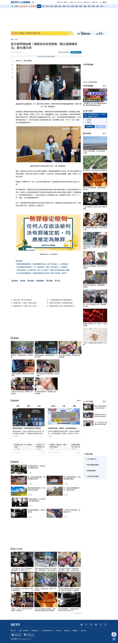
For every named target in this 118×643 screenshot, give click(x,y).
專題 (93, 6)
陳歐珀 (29, 104)
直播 (55, 6)
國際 (76, 6)
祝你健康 (74, 2)
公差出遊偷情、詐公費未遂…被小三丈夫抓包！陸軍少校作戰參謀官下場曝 (42, 270)
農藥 (74, 406)
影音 (47, 6)
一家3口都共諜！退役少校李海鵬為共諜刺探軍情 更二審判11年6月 (22, 569)
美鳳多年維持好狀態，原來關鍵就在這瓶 (60, 303)
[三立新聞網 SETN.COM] (12, 6)
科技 (101, 6)
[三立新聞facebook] (86, 624)
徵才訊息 (83, 630)
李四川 (89, 122)
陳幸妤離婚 (32, 6)
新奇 (97, 6)
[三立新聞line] (95, 624)
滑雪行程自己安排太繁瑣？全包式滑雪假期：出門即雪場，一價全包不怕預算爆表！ (46, 569)
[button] (100, 2)
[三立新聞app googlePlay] (29, 634)
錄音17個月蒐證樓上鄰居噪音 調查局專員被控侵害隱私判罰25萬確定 (45, 609)
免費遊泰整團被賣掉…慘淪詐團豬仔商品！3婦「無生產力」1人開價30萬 (42, 264)
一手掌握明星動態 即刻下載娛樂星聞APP (60, 300)
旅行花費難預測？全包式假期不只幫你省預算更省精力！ (22, 589)
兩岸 (80, 6)
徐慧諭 (40, 117)
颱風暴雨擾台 (23, 6)
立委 (25, 104)
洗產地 (53, 406)
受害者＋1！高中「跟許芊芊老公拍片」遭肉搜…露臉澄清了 (22, 609)
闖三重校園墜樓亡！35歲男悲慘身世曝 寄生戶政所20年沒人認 (68, 609)
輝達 (28, 406)
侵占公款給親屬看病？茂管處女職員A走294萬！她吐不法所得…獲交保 (41, 273)
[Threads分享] (12, 68)
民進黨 (19, 104)
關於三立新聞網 (23, 630)
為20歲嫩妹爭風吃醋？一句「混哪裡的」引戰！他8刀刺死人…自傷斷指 (41, 267)
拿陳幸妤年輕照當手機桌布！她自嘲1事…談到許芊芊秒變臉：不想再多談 (69, 589)
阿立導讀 (81, 2)
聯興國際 (67, 104)
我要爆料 (75, 630)
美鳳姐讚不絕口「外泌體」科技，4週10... (25, 306)
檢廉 (48, 114)
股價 (17, 406)
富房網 (96, 2)
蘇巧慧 (89, 120)
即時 (16, 6)
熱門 (43, 6)
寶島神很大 (89, 2)
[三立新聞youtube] (81, 624)
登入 (106, 2)
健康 (72, 6)
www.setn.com (26, 639)
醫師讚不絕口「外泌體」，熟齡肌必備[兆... (25, 303)
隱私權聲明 (34, 630)
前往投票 (100, 126)
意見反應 (66, 630)
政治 (60, 6)
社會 (39, 6)
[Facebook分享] (12, 60)
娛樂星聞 (61, 2)
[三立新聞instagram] (91, 624)
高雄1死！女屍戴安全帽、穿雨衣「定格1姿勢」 (45, 589)
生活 (68, 6)
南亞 (39, 406)
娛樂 (64, 6)
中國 (63, 406)
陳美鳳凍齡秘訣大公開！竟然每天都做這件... (62, 306)
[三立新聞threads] (105, 624)
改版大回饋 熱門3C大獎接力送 (22, 300)
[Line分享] (12, 64)
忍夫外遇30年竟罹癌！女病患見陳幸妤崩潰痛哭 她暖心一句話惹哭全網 (68, 569)
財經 (89, 6)
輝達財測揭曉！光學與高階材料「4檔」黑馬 (46, 356)
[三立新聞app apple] (16, 634)
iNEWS (68, 2)
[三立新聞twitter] (100, 624)
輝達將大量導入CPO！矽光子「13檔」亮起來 (95, 324)
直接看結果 (90, 126)
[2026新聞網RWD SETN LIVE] (33, 2)
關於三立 (13, 630)
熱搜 (51, 6)
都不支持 (89, 124)
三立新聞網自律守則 (47, 630)
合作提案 (58, 630)
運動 (85, 6)
